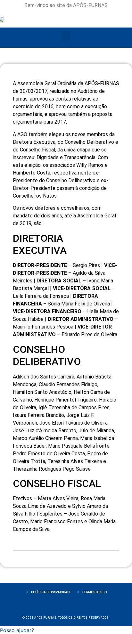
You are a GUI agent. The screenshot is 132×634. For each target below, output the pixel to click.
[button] (66, 36)
